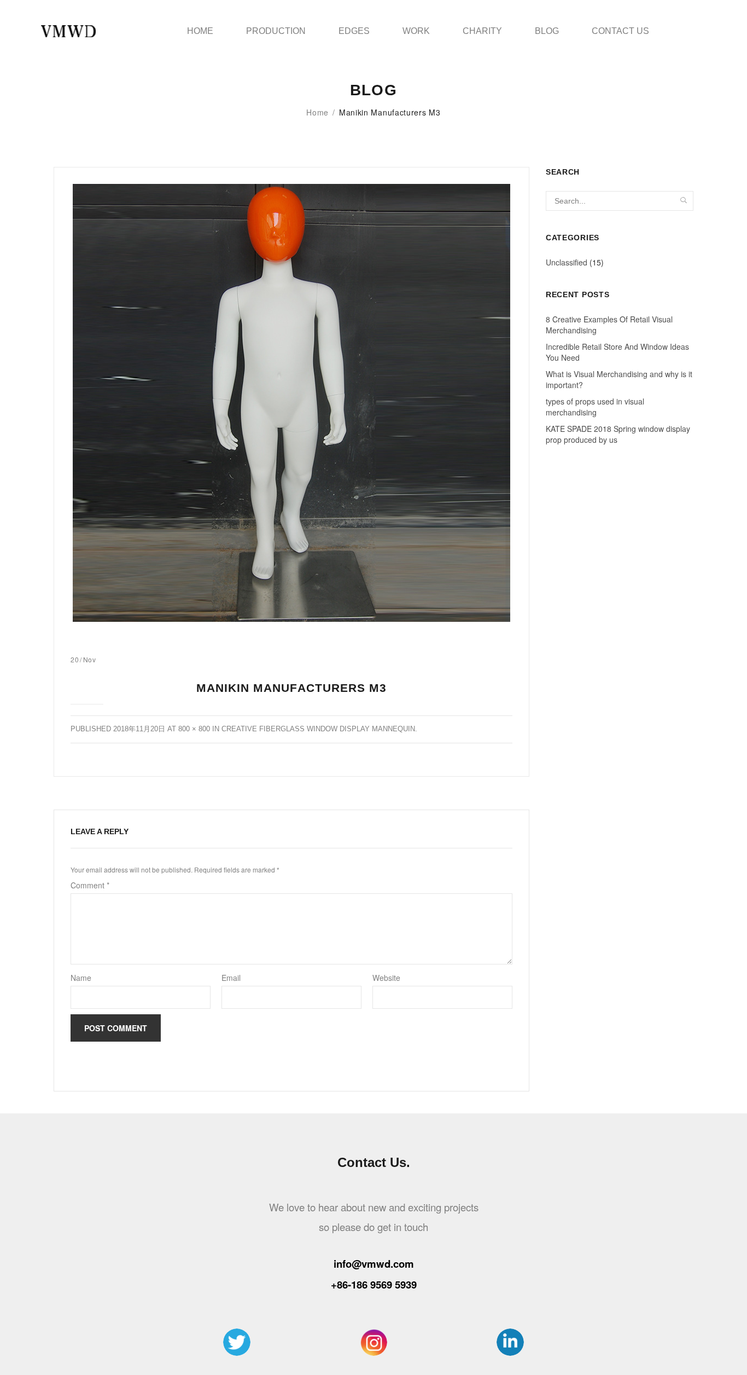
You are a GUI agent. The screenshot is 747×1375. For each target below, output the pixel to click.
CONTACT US (620, 31)
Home (317, 112)
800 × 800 (194, 729)
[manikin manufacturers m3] (291, 403)
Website (386, 977)
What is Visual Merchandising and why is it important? (619, 379)
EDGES (354, 31)
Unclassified (566, 262)
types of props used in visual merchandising (595, 407)
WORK (416, 31)
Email (231, 977)
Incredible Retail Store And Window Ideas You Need (617, 352)
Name (81, 977)
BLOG (547, 31)
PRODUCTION (276, 31)
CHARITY (482, 31)
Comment (90, 885)
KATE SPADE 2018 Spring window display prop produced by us (618, 434)
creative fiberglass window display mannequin (318, 729)
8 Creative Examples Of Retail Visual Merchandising (609, 325)
